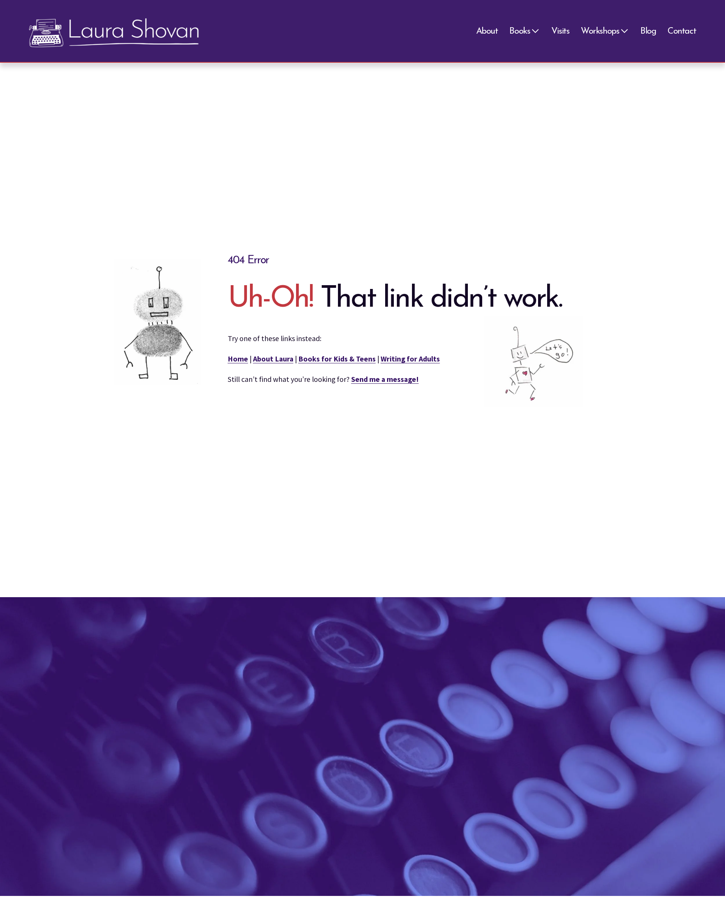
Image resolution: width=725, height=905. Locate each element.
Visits (560, 31)
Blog (648, 31)
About (487, 31)
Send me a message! (385, 379)
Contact (682, 31)
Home (238, 358)
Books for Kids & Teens (337, 358)
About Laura (273, 358)
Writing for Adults (410, 358)
